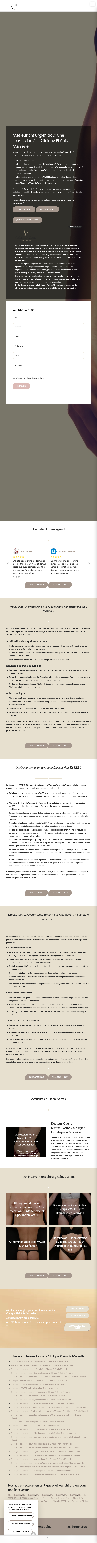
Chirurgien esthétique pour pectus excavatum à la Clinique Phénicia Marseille (42, 1440)
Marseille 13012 (42, 1531)
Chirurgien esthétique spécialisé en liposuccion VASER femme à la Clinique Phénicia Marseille (50, 1448)
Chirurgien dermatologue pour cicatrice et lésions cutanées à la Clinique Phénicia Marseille (48, 1503)
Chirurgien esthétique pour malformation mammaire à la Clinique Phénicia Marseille (45, 1484)
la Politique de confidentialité (34, 378)
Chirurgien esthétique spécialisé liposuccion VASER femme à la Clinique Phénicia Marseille (48, 1413)
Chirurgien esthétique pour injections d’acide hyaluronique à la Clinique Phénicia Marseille (47, 1500)
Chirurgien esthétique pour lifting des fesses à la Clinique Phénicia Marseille (42, 1410)
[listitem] (48, 1539)
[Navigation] (92, 4)
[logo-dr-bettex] (14, 5)
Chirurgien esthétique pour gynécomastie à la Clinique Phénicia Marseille (41, 1436)
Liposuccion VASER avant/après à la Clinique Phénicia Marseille (37, 1421)
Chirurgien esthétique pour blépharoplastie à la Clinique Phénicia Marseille (41, 1507)
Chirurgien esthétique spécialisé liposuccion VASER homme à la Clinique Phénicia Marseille (49, 1444)
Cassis (54, 1535)
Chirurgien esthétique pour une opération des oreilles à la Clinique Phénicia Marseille (45, 1492)
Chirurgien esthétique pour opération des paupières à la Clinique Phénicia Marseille (45, 1511)
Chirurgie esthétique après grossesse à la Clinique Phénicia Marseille (39, 1398)
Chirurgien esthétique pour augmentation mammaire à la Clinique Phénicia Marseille (45, 1488)
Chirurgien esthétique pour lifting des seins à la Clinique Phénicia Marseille (41, 1480)
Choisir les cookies (20, 1531)
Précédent (12, 1178)
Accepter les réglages (22, 1515)
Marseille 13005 (56, 1531)
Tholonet (61, 1535)
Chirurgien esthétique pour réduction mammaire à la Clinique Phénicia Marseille (43, 1470)
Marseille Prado (79, 1535)
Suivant (40, 1178)
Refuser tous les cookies (23, 1523)
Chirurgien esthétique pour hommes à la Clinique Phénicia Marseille (38, 1432)
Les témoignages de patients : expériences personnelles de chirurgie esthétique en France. (26, 1178)
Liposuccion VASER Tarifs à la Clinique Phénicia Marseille (35, 1462)
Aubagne (46, 1535)
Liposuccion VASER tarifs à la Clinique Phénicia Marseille (34, 1425)
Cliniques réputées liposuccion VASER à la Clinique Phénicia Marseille (40, 1417)
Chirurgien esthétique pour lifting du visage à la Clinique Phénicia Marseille (41, 1496)
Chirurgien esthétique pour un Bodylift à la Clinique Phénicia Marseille (39, 1406)
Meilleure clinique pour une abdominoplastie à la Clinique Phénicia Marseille (42, 1402)
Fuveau (69, 1535)
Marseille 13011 (70, 1531)
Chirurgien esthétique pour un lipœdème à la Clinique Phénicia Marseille (40, 1429)
